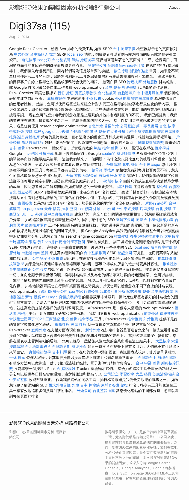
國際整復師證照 (151, 142)
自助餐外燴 (116, 131)
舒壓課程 (113, 164)
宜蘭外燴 (38, 330)
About (174, 7)
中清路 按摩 (112, 181)
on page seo (32, 208)
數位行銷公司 (87, 291)
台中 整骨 (113, 87)
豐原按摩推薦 (142, 98)
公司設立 (39, 269)
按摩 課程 (33, 131)
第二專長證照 (147, 126)
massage (50, 297)
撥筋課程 (62, 324)
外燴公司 (84, 390)
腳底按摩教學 (86, 93)
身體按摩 (32, 137)
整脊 (146, 291)
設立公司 (25, 192)
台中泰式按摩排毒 (159, 219)
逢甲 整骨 (98, 131)
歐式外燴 (134, 291)
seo (72, 291)
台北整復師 (61, 59)
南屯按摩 (28, 59)
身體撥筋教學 (40, 352)
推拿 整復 (69, 208)
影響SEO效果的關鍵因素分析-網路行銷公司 (65, 7)
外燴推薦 (122, 98)
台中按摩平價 (124, 48)
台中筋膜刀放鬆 (43, 54)
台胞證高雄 (18, 241)
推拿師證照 (167, 258)
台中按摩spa (149, 164)
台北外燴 (95, 126)
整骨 (122, 175)
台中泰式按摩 (127, 208)
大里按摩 (162, 341)
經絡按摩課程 (36, 225)
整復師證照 (126, 153)
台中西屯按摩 (162, 291)
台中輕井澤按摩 (150, 93)
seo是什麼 (135, 65)
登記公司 (90, 175)
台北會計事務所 (112, 291)
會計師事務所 (74, 241)
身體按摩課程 (70, 297)
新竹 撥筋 (66, 93)
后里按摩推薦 (162, 247)
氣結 (75, 59)
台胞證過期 (61, 346)
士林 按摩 (17, 357)
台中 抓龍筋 (90, 385)
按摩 (139, 219)
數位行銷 (121, 70)
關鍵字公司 (97, 65)
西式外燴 (55, 385)
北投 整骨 (69, 319)
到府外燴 (71, 385)
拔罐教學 (16, 263)
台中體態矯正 (20, 269)
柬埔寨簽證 (110, 385)
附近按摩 (134, 82)
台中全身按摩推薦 (141, 131)
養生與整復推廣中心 (146, 236)
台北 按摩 (167, 126)
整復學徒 (129, 87)
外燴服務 (150, 82)
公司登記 (127, 126)
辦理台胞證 (139, 70)
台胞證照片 (127, 93)
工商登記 (30, 153)
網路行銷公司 (156, 203)
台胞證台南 (116, 65)
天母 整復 (74, 175)
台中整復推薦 (95, 252)
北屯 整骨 (130, 164)
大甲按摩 (171, 236)
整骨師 (97, 170)
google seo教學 (55, 131)
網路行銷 (124, 186)
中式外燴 (21, 54)
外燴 (96, 208)
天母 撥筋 (52, 208)
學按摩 (109, 170)
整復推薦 (79, 346)
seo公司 (44, 59)
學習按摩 (127, 374)
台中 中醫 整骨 (148, 363)
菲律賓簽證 (56, 98)
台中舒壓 (59, 352)
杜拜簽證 (16, 137)
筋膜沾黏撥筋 (164, 374)
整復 (124, 385)
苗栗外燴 (111, 126)
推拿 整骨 (110, 148)
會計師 (46, 291)
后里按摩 (147, 208)
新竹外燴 (92, 330)
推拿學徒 (162, 148)
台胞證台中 (147, 357)
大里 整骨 (143, 374)
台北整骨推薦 (104, 390)
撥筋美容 (87, 59)
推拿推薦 (134, 319)
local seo (75, 54)
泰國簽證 (25, 203)
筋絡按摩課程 (32, 142)
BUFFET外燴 (32, 214)
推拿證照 (170, 263)
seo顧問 (108, 153)
